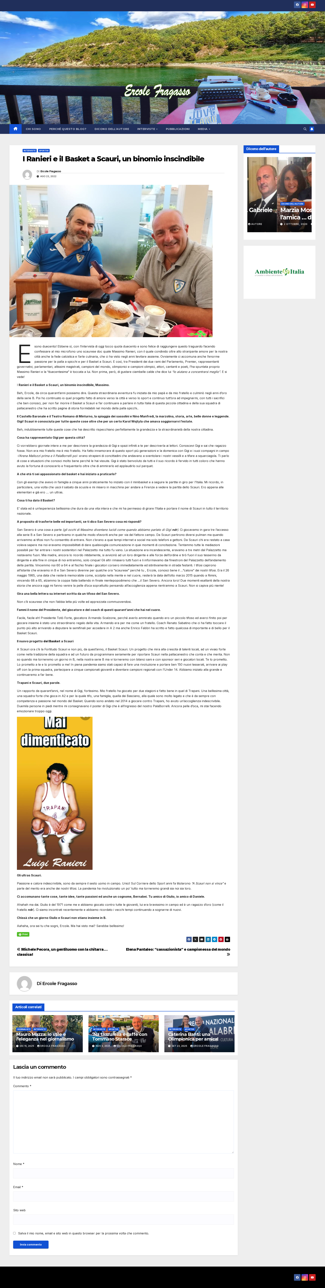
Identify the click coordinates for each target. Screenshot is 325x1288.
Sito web (19, 1210)
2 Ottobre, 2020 (266, 224)
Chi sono (33, 129)
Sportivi (44, 150)
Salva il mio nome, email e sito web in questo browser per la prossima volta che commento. (83, 1233)
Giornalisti (23, 1029)
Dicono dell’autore (112, 129)
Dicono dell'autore (263, 204)
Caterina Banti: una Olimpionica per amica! (193, 1037)
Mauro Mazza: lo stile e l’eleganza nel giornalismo (45, 1037)
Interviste (146, 129)
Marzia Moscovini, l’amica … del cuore (277, 213)
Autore (289, 224)
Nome (18, 1164)
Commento (22, 1086)
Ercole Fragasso (50, 171)
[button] (305, 129)
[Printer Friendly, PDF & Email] (23, 934)
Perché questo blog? (68, 129)
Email (18, 1187)
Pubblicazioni (178, 129)
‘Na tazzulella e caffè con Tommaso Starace (119, 1037)
